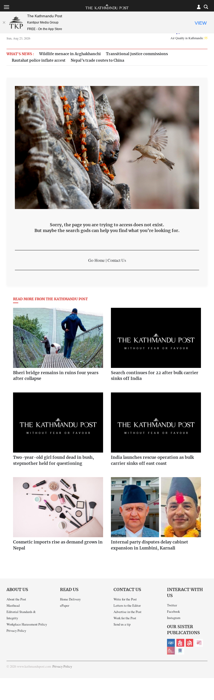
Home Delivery (70, 599)
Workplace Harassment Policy (27, 624)
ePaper (64, 605)
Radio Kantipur (171, 651)
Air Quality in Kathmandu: (188, 38)
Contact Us (117, 260)
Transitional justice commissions (137, 54)
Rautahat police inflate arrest (39, 60)
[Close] (3, 22)
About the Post (16, 599)
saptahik (180, 643)
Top (203, 659)
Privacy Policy (16, 630)
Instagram (173, 617)
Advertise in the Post (127, 611)
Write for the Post (125, 599)
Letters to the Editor (127, 605)
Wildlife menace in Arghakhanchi (70, 54)
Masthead (13, 605)
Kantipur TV (180, 651)
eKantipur (171, 643)
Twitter (172, 605)
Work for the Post (125, 618)
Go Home (96, 260)
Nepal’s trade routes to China (97, 60)
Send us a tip (122, 624)
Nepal (190, 643)
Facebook (173, 611)
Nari (199, 643)
